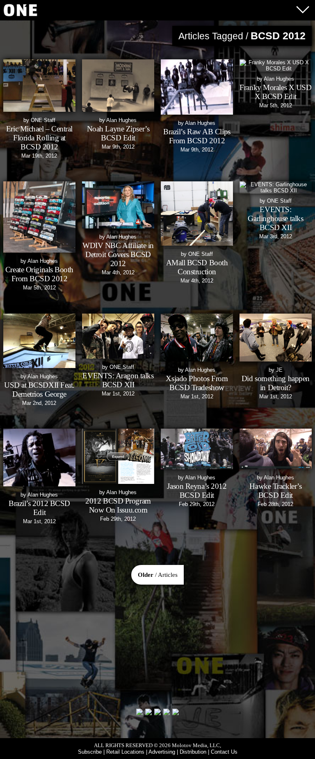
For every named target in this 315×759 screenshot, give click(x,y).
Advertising (161, 752)
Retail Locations (125, 752)
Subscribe (90, 752)
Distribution (193, 752)
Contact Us (224, 752)
